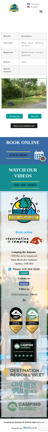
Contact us (24, 278)
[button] (41, 11)
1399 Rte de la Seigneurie (24, 255)
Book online (24, 232)
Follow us (24, 289)
